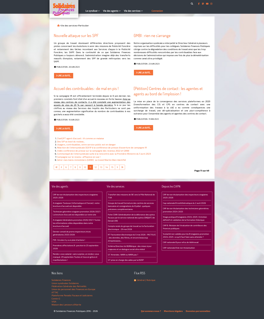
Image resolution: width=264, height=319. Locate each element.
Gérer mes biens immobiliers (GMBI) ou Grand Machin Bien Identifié (91, 160)
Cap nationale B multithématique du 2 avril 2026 (184, 203)
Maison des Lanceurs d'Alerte (66, 304)
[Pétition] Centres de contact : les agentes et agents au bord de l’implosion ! (168, 91)
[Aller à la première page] (56, 167)
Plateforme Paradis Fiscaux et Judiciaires (72, 295)
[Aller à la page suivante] (117, 167)
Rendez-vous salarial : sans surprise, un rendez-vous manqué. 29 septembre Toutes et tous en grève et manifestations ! (76, 257)
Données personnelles (197, 311)
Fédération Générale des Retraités (69, 286)
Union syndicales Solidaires (65, 283)
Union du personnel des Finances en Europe (73, 289)
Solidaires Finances (61, 280)
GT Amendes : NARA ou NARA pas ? (123, 254)
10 (85, 167)
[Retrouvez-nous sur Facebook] (199, 3)
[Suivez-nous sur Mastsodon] (203, 3)
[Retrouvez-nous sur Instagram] (211, 3)
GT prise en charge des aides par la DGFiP (126, 260)
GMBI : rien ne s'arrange (152, 35)
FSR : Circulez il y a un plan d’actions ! (69, 240)
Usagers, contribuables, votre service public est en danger (86, 144)
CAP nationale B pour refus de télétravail (181, 242)
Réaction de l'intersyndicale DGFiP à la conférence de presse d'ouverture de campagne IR (102, 147)
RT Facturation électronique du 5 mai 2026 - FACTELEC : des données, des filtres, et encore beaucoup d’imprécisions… (132, 237)
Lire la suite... (64, 75)
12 (96, 167)
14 (107, 167)
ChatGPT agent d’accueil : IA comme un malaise (80, 138)
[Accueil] (67, 9)
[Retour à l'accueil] (58, 25)
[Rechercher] (192, 3)
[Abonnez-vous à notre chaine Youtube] (207, 3)
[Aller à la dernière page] (122, 167)
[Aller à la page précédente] (61, 167)
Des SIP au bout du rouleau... (71, 141)
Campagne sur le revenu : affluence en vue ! (79, 157)
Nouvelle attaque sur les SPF (76, 35)
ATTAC (55, 292)
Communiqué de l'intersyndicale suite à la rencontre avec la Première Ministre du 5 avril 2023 (104, 153)
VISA (54, 301)
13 (101, 167)
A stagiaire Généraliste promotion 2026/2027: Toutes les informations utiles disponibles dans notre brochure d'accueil (76, 223)
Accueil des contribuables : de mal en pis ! (86, 88)
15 (112, 167)
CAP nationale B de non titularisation (179, 248)
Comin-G (56, 298)
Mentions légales (173, 311)
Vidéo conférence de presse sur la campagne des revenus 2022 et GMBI (93, 150)
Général (141, 280)
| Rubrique (150, 280)
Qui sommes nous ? (151, 311)
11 (90, 167)
